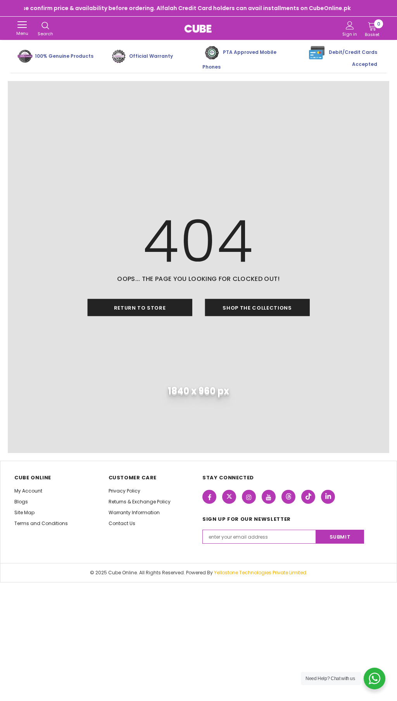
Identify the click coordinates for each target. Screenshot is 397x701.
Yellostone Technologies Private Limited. (260, 572)
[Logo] (198, 28)
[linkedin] (328, 497)
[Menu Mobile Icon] (22, 24)
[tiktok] (308, 497)
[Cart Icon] (372, 26)
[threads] (288, 497)
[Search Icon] (45, 26)
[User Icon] (350, 25)
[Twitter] (229, 497)
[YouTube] (269, 497)
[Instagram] (249, 497)
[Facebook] (209, 497)
